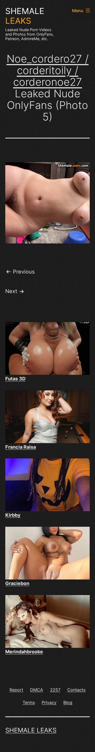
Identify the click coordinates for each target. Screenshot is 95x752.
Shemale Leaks (30, 730)
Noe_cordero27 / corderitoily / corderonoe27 (48, 70)
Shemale (24, 16)
